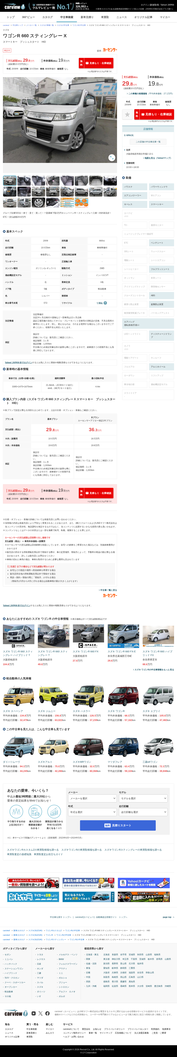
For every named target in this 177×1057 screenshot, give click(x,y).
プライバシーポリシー (114, 1029)
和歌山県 (150, 972)
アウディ (63, 968)
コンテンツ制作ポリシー (74, 1033)
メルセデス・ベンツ (68, 954)
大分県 (140, 986)
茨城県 (142, 959)
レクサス (41, 959)
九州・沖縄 (91, 986)
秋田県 (140, 954)
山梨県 (168, 959)
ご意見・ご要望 (159, 1033)
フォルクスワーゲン (68, 964)
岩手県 (123, 954)
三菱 (39, 973)
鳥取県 (106, 977)
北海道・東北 (92, 954)
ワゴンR (49, 935)
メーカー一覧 (31, 25)
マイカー (165, 17)
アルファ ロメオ (67, 991)
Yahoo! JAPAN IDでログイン (18, 362)
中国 (88, 977)
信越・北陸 (91, 963)
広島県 (132, 977)
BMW (61, 959)
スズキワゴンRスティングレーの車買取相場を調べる (133, 849)
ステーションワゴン (14, 968)
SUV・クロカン (12, 978)
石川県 (132, 963)
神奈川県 (116, 959)
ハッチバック (11, 964)
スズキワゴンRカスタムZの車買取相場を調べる (33, 849)
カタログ (47, 17)
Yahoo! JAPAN (167, 5)
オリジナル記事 (143, 17)
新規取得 (154, 5)
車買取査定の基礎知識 (19, 854)
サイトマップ (106, 1033)
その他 (8, 996)
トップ (11, 17)
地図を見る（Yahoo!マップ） (158, 158)
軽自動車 (9, 991)
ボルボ (62, 996)
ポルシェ (63, 978)
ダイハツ (41, 991)
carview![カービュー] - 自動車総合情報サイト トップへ (101, 917)
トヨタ (40, 954)
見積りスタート (121, 825)
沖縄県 (168, 986)
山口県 (140, 977)
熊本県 (132, 986)
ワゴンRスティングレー (56, 939)
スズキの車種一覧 (47, 25)
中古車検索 (66, 17)
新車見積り (87, 17)
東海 (88, 968)
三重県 (132, 968)
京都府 (123, 972)
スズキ (40, 987)
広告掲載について (123, 1033)
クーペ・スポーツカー (15, 982)
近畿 (88, 972)
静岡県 (123, 968)
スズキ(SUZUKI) (35, 930)
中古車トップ (18, 25)
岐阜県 (115, 968)
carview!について (71, 1029)
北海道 (106, 954)
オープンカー (11, 987)
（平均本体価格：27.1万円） (151, 93)
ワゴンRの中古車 (79, 25)
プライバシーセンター (138, 1029)
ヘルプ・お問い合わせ (73, 1037)
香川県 (115, 981)
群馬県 (159, 959)
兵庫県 (115, 972)
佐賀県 (115, 986)
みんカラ (50, 1033)
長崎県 (123, 986)
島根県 (115, 977)
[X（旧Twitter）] (40, 1013)
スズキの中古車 (63, 25)
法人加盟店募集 (141, 1033)
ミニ (61, 973)
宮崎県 (149, 986)
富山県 (123, 963)
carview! (6, 25)
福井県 (140, 963)
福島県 (157, 954)
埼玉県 (125, 959)
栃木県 (151, 959)
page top (167, 917)
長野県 (115, 963)
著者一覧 (93, 1033)
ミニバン (9, 959)
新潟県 (106, 963)
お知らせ (97, 1029)
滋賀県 (132, 972)
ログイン (145, 5)
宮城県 (132, 954)
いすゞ (40, 996)
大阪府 (106, 972)
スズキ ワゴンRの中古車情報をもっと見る (154, 669)
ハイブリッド (11, 973)
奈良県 (140, 972)
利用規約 (155, 1029)
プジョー (63, 982)
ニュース (122, 17)
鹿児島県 (158, 986)
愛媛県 (123, 981)
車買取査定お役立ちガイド (48, 854)
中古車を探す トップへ (60, 917)
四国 (88, 981)
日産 (39, 964)
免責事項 (166, 1029)
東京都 (106, 959)
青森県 (115, 954)
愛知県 (106, 968)
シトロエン (64, 987)
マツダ (40, 978)
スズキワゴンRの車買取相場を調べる (81, 849)
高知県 (132, 981)
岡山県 (123, 977)
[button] (60, 120)
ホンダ (40, 968)
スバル (40, 982)
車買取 (105, 17)
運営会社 (86, 1029)
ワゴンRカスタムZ (54, 930)
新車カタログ (19, 930)
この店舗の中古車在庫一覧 (148, 142)
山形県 (149, 954)
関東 (88, 959)
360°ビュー (28, 17)
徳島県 (106, 981)
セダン (8, 954)
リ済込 (99, 303)
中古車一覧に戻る (108, 590)
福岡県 (106, 986)
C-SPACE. (129, 135)
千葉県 (134, 959)
